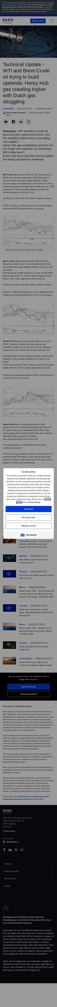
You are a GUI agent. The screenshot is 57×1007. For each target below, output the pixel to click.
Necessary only (28, 517)
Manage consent (28, 526)
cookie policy (22, 502)
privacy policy (41, 502)
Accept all (28, 509)
